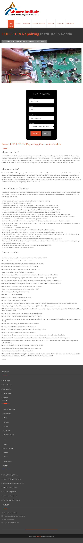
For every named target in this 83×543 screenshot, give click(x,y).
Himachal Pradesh (9, 409)
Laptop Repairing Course (10, 475)
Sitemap (5, 398)
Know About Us (7, 385)
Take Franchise (7, 389)
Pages (18, 41)
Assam (6, 426)
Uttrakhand (7, 413)
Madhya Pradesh (9, 435)
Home (12, 41)
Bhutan (6, 422)
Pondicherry (8, 461)
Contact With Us (7, 393)
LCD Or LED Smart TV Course (11, 500)
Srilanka (6, 457)
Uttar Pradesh (8, 448)
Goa (5, 440)
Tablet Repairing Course (10, 496)
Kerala (6, 453)
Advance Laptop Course (10, 487)
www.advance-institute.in (12, 522)
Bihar (5, 444)
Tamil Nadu (7, 430)
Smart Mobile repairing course (12, 479)
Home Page (6, 381)
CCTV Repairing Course (9, 492)
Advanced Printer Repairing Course (13, 483)
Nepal (6, 418)
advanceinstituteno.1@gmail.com (15, 516)
